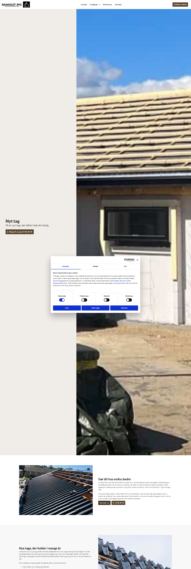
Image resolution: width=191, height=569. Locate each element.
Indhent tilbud (180, 4)
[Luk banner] (137, 260)
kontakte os (136, 496)
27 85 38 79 (119, 503)
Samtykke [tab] (65, 266)
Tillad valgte (95, 308)
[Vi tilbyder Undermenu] (99, 4)
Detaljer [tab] (95, 266)
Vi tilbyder (94, 4)
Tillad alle (124, 308)
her (74, 290)
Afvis (67, 308)
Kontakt (118, 4)
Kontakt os (104, 503)
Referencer (107, 4)
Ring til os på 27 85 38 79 (20, 232)
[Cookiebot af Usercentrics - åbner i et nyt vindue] (125, 259)
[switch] (84, 300)
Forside (84, 4)
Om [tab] (125, 266)
